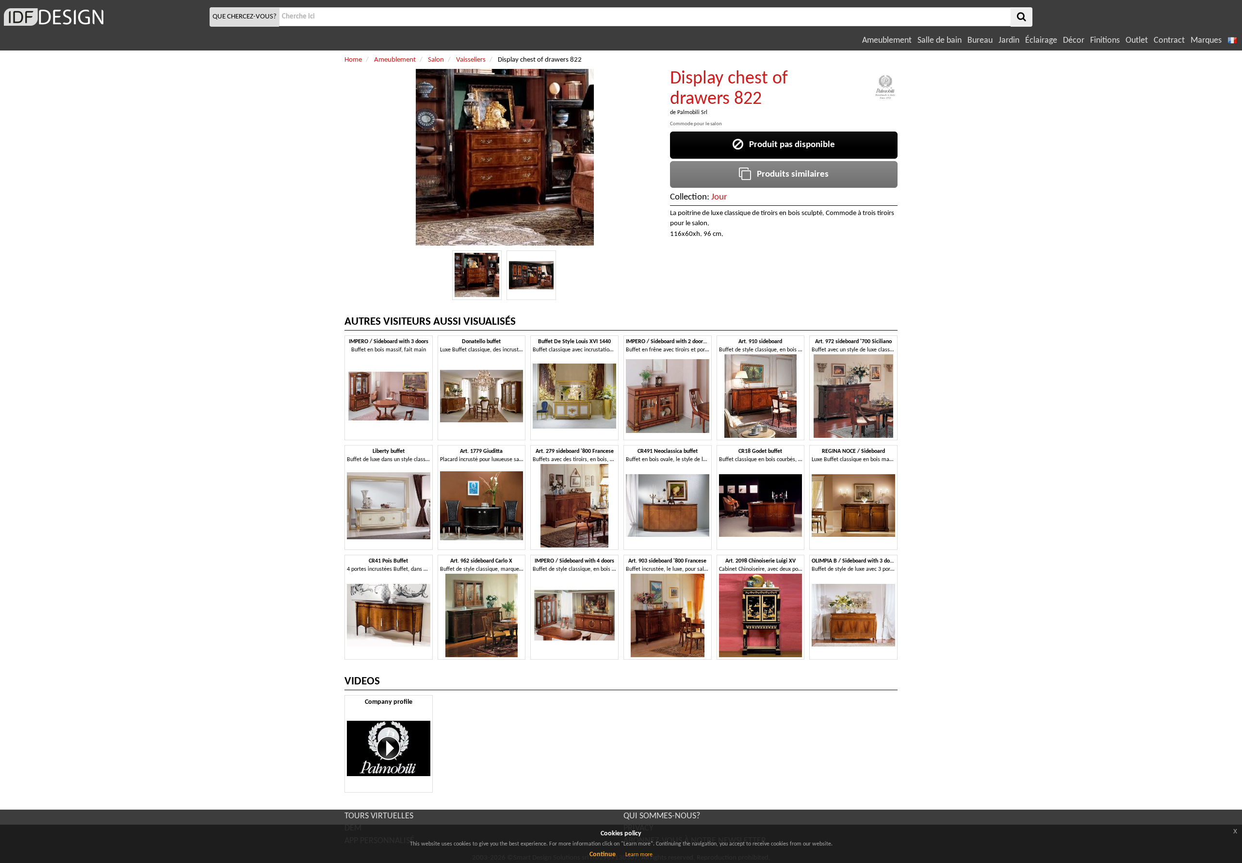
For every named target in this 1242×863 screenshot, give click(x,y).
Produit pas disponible (789, 144)
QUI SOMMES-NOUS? (661, 816)
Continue (602, 854)
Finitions (1105, 40)
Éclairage (1041, 40)
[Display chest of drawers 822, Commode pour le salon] (477, 275)
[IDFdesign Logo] (103, 17)
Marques (1206, 40)
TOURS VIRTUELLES (378, 816)
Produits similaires (790, 174)
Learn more (639, 855)
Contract (1169, 40)
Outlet (1137, 40)
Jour (719, 197)
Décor (1073, 40)
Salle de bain (939, 40)
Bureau (980, 40)
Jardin (1008, 40)
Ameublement (887, 40)
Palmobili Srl (692, 113)
